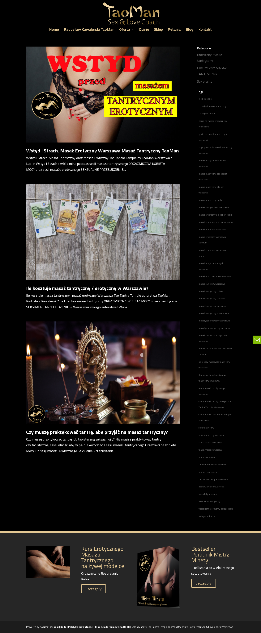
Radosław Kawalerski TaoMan (89, 30)
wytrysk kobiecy (207, 516)
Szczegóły (93, 589)
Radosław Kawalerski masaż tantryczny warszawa (213, 378)
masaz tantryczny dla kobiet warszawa (213, 176)
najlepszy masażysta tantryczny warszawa (214, 365)
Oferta (124, 30)
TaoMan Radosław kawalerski (213, 464)
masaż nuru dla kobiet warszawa (215, 276)
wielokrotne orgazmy (209, 501)
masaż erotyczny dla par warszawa (216, 222)
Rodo (63, 627)
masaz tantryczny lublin (211, 200)
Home (54, 30)
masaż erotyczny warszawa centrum (212, 240)
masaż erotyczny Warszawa (212, 229)
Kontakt (205, 30)
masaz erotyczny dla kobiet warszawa (212, 163)
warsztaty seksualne (209, 494)
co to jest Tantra (207, 113)
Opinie (144, 30)
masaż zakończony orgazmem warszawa (214, 338)
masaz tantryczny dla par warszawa (211, 190)
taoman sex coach (208, 472)
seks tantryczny (206, 427)
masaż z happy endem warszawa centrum (215, 351)
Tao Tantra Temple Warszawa (213, 479)
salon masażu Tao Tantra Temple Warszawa (215, 417)
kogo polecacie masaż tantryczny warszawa (215, 150)
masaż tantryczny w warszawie (214, 313)
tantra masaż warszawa (210, 442)
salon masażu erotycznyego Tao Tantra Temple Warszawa (215, 404)
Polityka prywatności (81, 627)
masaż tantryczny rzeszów (212, 298)
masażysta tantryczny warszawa (214, 328)
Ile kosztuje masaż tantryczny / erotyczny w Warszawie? (87, 288)
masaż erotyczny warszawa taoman (212, 253)
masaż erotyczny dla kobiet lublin (216, 215)
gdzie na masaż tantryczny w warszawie (213, 137)
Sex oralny (204, 81)
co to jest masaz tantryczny (212, 106)
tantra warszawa (207, 457)
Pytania (174, 30)
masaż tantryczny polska (211, 291)
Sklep (158, 30)
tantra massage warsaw (210, 450)
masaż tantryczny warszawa (212, 306)
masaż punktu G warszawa (212, 284)
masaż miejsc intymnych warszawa (211, 266)
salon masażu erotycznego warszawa (212, 391)
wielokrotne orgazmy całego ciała (216, 509)
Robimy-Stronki (49, 627)
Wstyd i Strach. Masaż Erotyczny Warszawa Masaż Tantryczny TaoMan (102, 150)
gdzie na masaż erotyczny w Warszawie (213, 124)
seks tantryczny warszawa (212, 435)
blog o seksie (205, 99)
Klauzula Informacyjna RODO (112, 627)
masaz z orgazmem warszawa (214, 207)
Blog (189, 30)
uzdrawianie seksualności (212, 486)
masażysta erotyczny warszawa (214, 320)
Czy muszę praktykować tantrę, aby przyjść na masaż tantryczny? (97, 432)
